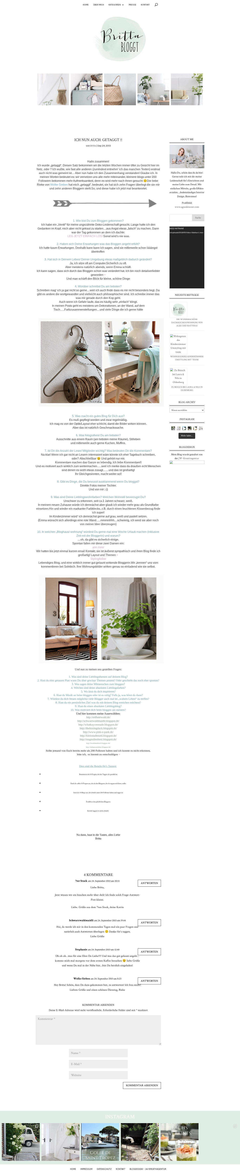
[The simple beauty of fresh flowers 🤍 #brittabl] (200, 428)
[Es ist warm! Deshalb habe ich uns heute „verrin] (195, 428)
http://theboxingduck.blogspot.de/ (98, 728)
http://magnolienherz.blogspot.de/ (98, 739)
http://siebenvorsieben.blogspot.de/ (98, 747)
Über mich (98, 5)
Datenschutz (104, 1169)
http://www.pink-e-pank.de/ (98, 732)
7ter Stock (81, 881)
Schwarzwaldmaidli (81, 920)
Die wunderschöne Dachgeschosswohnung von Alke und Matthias (187, 322)
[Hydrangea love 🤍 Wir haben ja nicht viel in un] (178, 428)
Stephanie (81, 949)
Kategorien (115, 5)
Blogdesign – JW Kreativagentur (148, 1169)
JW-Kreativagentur (189, 458)
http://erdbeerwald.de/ (98, 717)
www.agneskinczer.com (187, 207)
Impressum (86, 1169)
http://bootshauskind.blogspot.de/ (98, 743)
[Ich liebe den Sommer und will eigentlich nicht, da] (190, 428)
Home (86, 5)
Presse (132, 5)
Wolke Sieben (81, 978)
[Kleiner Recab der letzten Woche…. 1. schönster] (173, 428)
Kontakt (145, 5)
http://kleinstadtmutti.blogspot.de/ (98, 735)
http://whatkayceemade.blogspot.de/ (98, 724)
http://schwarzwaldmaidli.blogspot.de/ (98, 720)
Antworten (149, 883)
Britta (93, 145)
